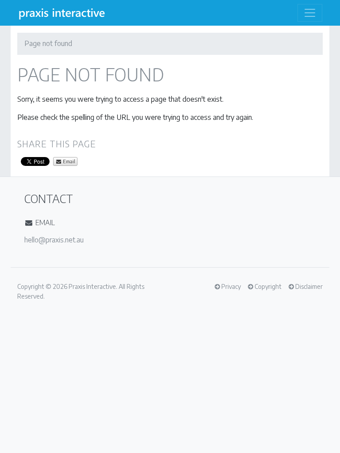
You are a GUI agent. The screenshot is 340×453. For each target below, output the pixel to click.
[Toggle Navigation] (310, 13)
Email (68, 161)
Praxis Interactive (92, 286)
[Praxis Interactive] (62, 13)
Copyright (30, 286)
